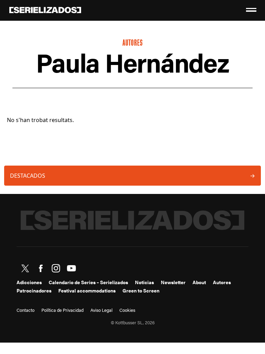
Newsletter (173, 282)
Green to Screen (140, 290)
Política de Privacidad (62, 310)
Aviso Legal (101, 310)
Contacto (26, 310)
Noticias (144, 282)
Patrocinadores (34, 290)
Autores (222, 282)
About (199, 282)
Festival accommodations (87, 290)
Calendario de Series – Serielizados (88, 282)
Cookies (127, 310)
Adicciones (29, 282)
